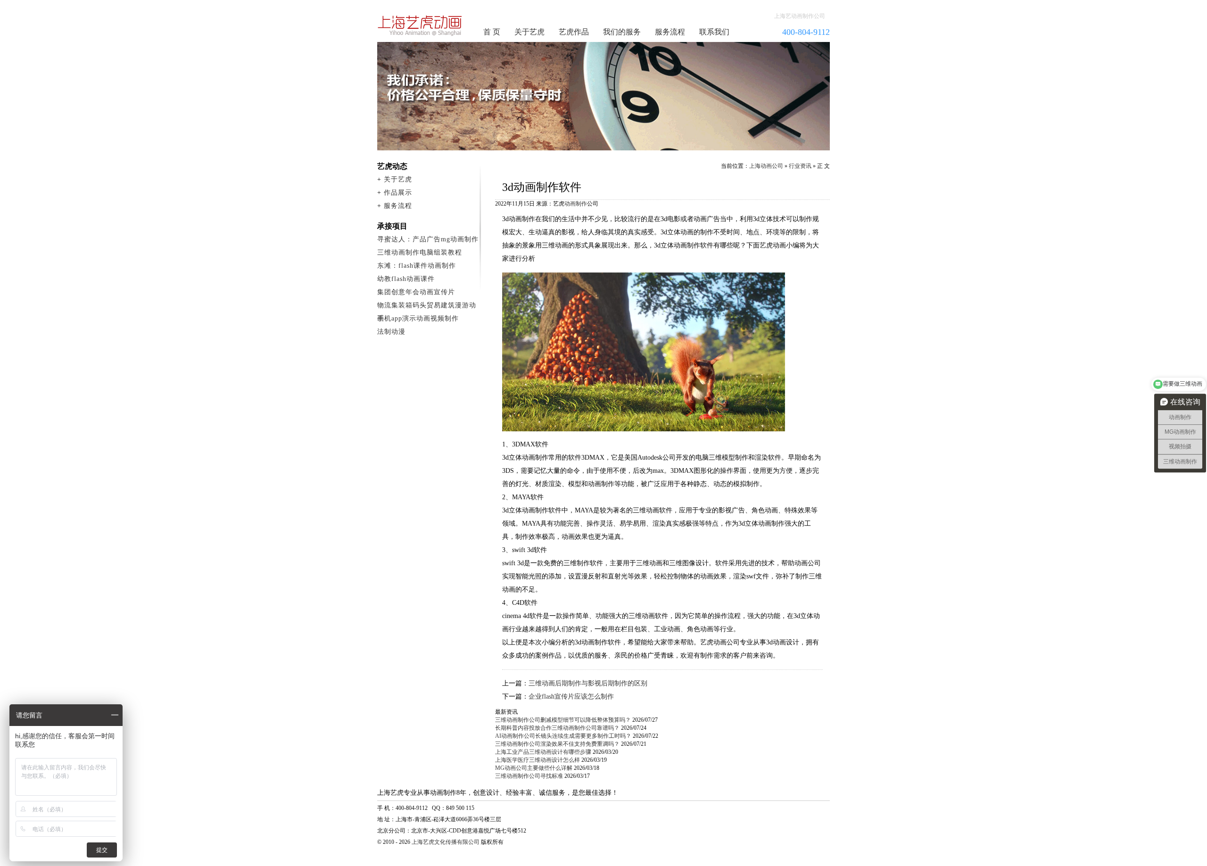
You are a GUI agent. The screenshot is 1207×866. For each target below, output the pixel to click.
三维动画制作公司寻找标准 (529, 776)
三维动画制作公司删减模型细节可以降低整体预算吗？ (563, 720)
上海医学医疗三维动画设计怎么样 (537, 760)
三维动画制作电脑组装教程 (419, 252)
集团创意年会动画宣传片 (416, 292)
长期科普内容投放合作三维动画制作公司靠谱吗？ (557, 728)
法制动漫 (391, 331)
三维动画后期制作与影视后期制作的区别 (588, 683)
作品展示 (398, 192)
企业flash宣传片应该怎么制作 (571, 696)
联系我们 (714, 32)
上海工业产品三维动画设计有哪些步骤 (543, 752)
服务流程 (670, 32)
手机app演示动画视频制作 (418, 318)
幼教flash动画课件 (406, 278)
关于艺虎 (529, 32)
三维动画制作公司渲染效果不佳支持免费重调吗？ (557, 744)
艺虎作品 (574, 32)
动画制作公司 (420, 25)
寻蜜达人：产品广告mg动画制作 (428, 239)
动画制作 (575, 203)
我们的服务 (622, 32)
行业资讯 (800, 166)
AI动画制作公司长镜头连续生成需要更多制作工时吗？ (563, 736)
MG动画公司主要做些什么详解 (533, 768)
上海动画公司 (766, 166)
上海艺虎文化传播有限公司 (445, 842)
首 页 (491, 32)
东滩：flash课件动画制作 (416, 265)
